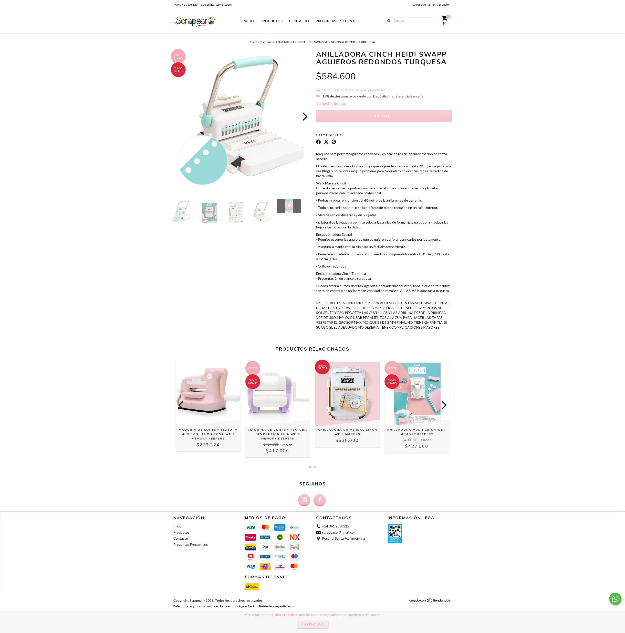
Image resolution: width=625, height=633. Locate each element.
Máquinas (266, 42)
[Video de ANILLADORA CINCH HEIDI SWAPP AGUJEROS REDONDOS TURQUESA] (289, 206)
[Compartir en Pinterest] (334, 141)
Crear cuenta (421, 4)
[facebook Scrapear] (319, 500)
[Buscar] (388, 20)
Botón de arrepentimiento (277, 606)
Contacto (299, 21)
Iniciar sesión (441, 4)
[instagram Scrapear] (304, 500)
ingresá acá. (247, 606)
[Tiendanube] (430, 601)
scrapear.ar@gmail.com (216, 4)
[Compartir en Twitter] (326, 141)
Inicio (248, 21)
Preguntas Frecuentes (337, 21)
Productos (271, 21)
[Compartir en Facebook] (318, 141)
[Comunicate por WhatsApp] (615, 599)
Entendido (313, 624)
